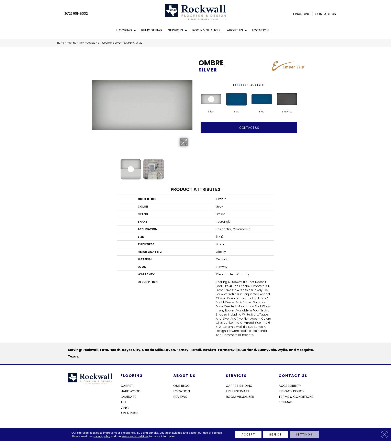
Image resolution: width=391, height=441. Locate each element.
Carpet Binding (239, 385)
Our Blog (181, 385)
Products (90, 42)
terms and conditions (135, 436)
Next (190, 167)
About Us (235, 30)
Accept (248, 434)
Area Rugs (129, 413)
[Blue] (236, 99)
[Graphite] (287, 99)
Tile (80, 42)
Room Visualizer (206, 30)
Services (175, 30)
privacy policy (101, 436)
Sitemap (285, 402)
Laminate (128, 396)
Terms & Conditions (296, 396)
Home (60, 42)
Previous (94, 167)
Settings (304, 434)
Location (260, 30)
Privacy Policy (291, 391)
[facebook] (281, 413)
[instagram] (289, 413)
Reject (275, 434)
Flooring (124, 30)
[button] (135, 30)
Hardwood (131, 391)
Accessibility (290, 385)
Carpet (127, 385)
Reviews (180, 396)
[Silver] (211, 99)
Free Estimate (238, 391)
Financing (302, 14)
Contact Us (325, 14)
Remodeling (151, 30)
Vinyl (125, 407)
